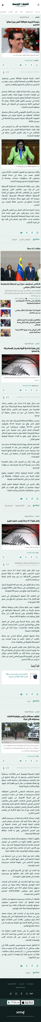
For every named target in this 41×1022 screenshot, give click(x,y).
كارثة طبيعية (19, 504)
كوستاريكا (9, 504)
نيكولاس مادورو (25, 238)
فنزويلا (14, 238)
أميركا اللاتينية (24, 15)
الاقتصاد (10, 10)
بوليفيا (28, 971)
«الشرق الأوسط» (28, 59)
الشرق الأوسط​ (29, 10)
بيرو (28, 699)
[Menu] (39, 4)
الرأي (16, 10)
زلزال (28, 504)
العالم (21, 10)
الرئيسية (37, 10)
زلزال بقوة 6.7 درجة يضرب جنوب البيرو (23, 519)
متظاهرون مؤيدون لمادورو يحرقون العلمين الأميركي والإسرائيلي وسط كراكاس (28, 320)
